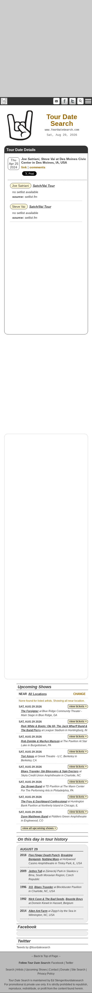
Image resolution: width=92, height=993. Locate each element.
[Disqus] (46, 495)
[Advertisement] (46, 48)
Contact (53, 969)
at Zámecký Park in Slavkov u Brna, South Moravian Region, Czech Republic (53, 875)
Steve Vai (18, 206)
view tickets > (78, 706)
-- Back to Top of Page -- (46, 956)
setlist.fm (31, 196)
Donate (64, 969)
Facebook (57, 962)
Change (79, 694)
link (24, 167)
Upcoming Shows (36, 969)
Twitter (69, 962)
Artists (19, 969)
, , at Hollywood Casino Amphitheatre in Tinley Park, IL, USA (55, 859)
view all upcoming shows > (39, 828)
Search (10, 969)
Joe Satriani (20, 185)
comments (37, 167)
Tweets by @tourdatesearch (33, 947)
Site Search (78, 969)
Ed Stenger (58, 980)
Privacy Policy (46, 973)
